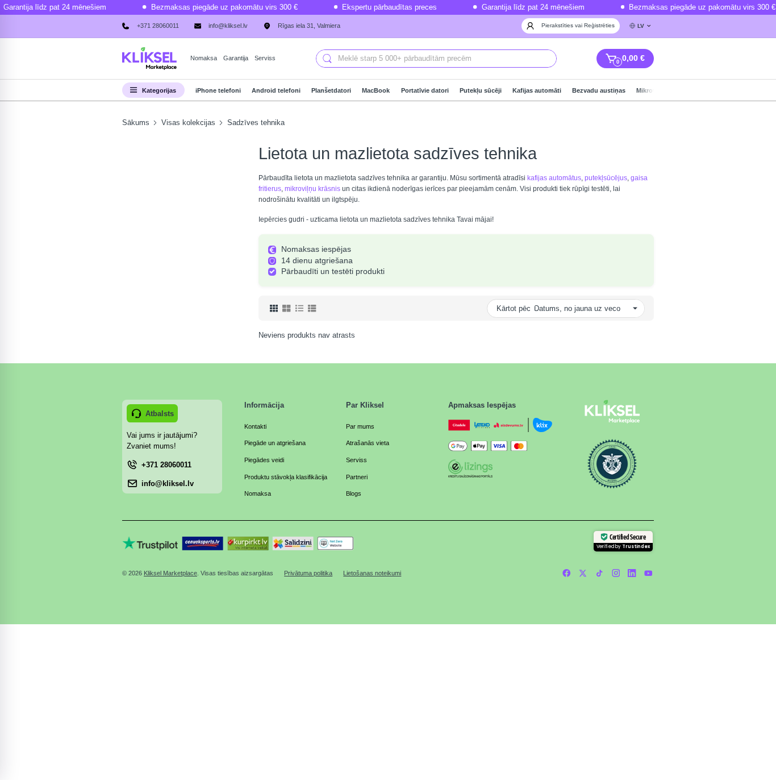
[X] (583, 572)
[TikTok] (599, 572)
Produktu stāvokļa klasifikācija (285, 477)
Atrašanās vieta (367, 442)
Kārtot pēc (514, 308)
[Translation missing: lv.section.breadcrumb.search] (327, 58)
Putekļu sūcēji (481, 90)
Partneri (357, 477)
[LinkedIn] (632, 572)
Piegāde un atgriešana (275, 442)
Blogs (353, 493)
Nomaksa (257, 493)
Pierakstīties (558, 25)
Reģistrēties (599, 25)
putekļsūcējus (606, 178)
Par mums (360, 426)
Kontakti (255, 426)
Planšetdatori (331, 90)
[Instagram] (615, 572)
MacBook (376, 90)
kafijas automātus (554, 178)
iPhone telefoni (218, 90)
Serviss (356, 460)
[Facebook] (566, 572)
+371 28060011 (158, 25)
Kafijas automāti (536, 90)
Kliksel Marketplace (170, 573)
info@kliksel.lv (228, 25)
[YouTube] (648, 572)
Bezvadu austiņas (598, 90)
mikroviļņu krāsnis (312, 189)
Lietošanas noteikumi (372, 573)
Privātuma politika (308, 573)
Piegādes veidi (264, 460)
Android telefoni (276, 90)
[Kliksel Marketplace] (149, 58)
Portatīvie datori (425, 90)
